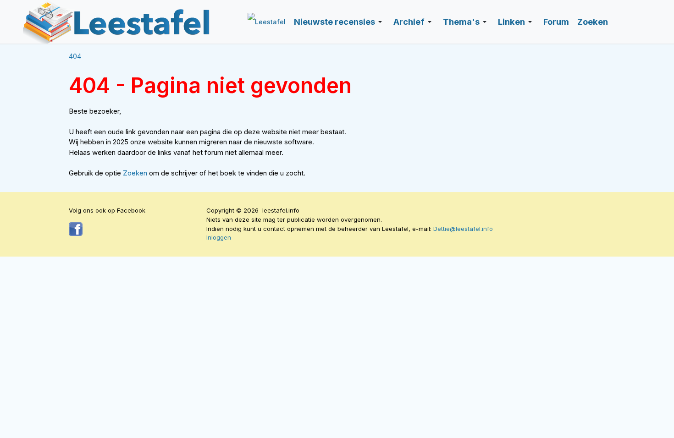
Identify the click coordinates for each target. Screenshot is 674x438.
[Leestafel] (117, 22)
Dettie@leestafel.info (463, 228)
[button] (339, 22)
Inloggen (218, 237)
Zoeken (136, 173)
